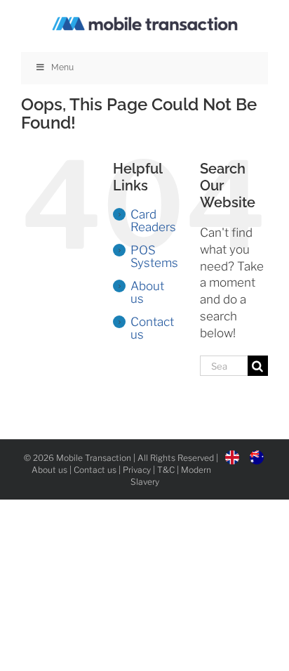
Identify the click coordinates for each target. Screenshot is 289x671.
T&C (166, 469)
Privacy (137, 469)
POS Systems (154, 256)
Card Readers (153, 220)
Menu (62, 67)
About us (147, 292)
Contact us (152, 328)
